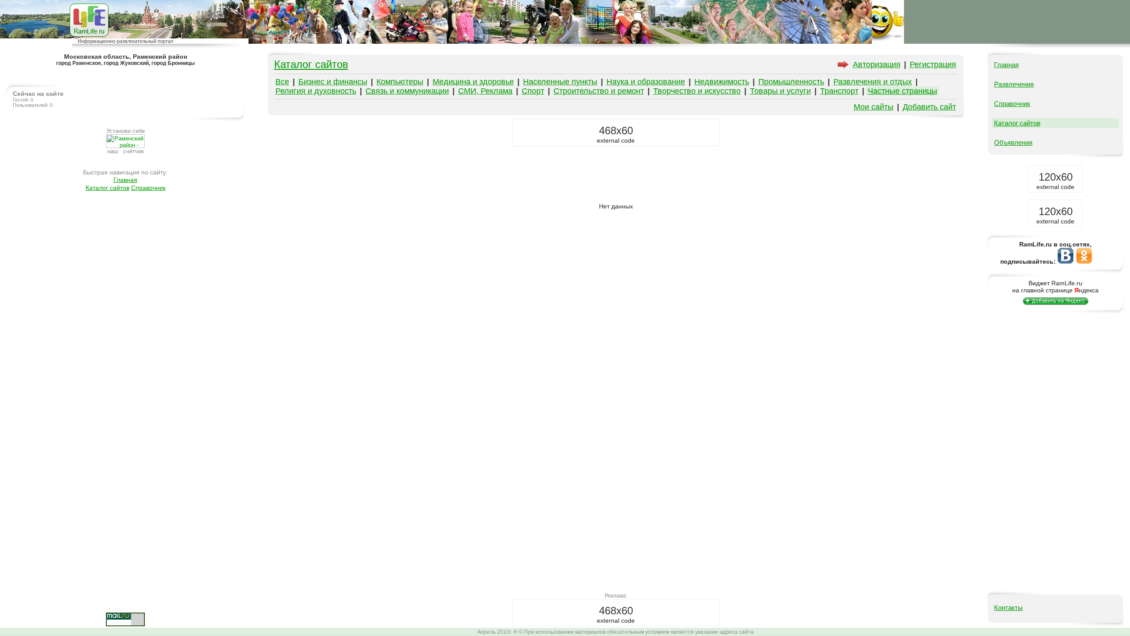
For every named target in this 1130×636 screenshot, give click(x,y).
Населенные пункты (560, 81)
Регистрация (933, 64)
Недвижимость (721, 81)
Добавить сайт (929, 106)
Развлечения (1014, 84)
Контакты (1008, 607)
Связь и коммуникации (407, 91)
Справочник (148, 187)
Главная (125, 179)
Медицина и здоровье (473, 81)
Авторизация (876, 64)
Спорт (533, 91)
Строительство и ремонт (599, 91)
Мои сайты (873, 106)
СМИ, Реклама (485, 91)
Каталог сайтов (107, 187)
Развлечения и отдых (872, 81)
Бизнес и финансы (332, 81)
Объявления (1013, 142)
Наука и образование (645, 81)
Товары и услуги (780, 91)
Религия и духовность (315, 91)
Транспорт (839, 91)
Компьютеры (400, 81)
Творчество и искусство (697, 91)
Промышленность (791, 81)
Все (282, 81)
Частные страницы (902, 91)
